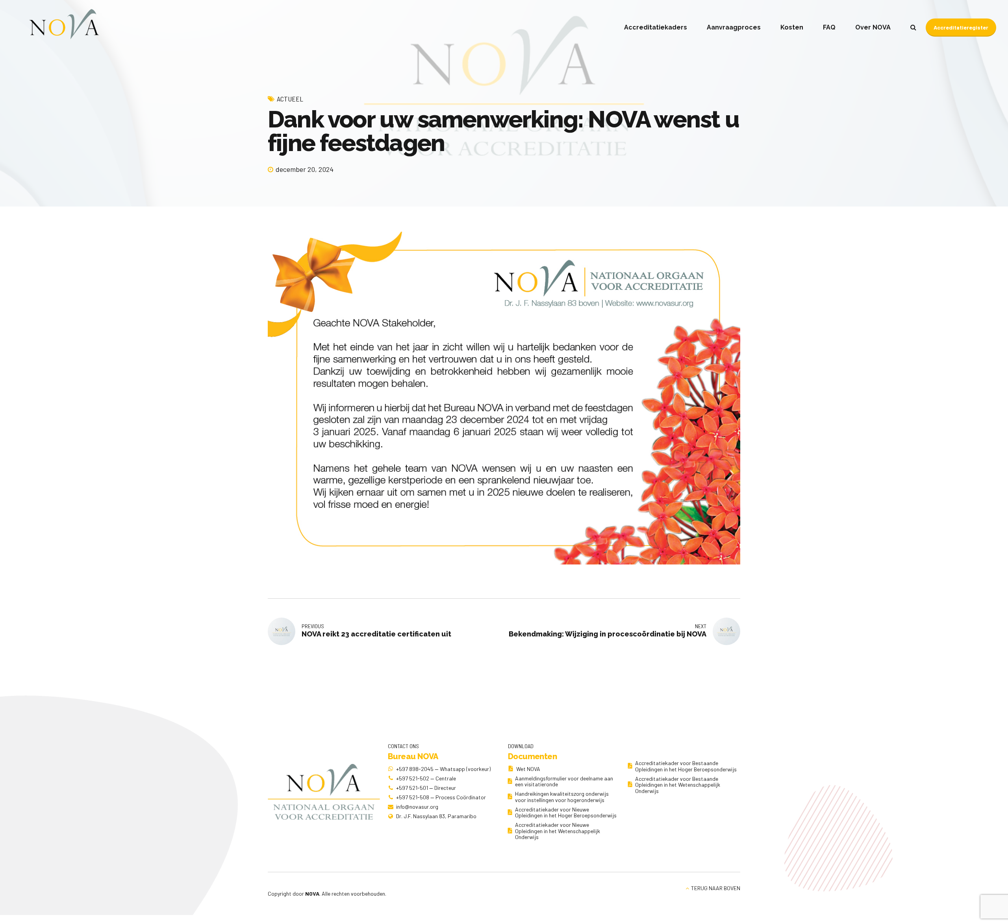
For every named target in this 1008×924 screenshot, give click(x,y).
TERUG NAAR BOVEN (715, 888)
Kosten (791, 27)
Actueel (290, 98)
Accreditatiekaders (655, 27)
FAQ (829, 27)
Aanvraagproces (734, 27)
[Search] (913, 27)
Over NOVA (873, 27)
